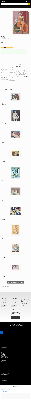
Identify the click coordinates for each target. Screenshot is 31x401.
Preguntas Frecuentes (3, 347)
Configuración (15, 398)
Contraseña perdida (3, 354)
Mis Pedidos (2, 353)
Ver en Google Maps (4, 305)
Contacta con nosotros (11, 77)
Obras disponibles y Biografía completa (22, 76)
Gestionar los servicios (4, 391)
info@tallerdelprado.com (15, 312)
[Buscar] (29, 4)
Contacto (2, 348)
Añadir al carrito (6, 47)
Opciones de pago (3, 346)
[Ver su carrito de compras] (29, 1)
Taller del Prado (3, 361)
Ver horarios (3, 306)
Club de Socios (3, 355)
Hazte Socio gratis (3, 42)
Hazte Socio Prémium (4, 356)
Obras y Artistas (3, 363)
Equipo (2, 362)
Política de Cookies (7, 389)
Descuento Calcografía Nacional (5, 357)
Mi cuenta (2, 352)
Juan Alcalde (3, 36)
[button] (29, 12)
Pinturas (6, 57)
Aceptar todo (16, 393)
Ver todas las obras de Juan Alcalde (15, 282)
